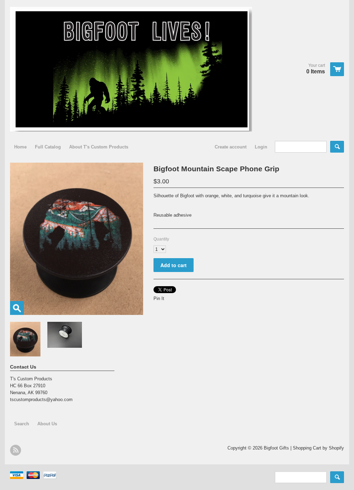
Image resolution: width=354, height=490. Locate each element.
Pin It (158, 298)
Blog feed (15, 450)
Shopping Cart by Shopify (318, 448)
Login (261, 146)
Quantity (161, 239)
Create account (230, 146)
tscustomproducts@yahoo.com (41, 399)
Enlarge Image (17, 308)
